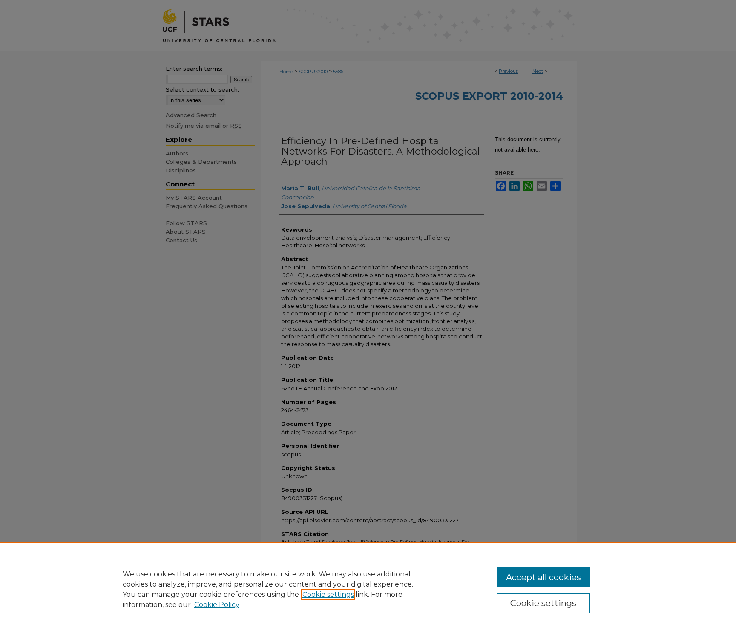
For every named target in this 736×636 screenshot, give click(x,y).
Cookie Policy (216, 605)
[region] (368, 589)
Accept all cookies (543, 577)
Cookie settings (328, 594)
